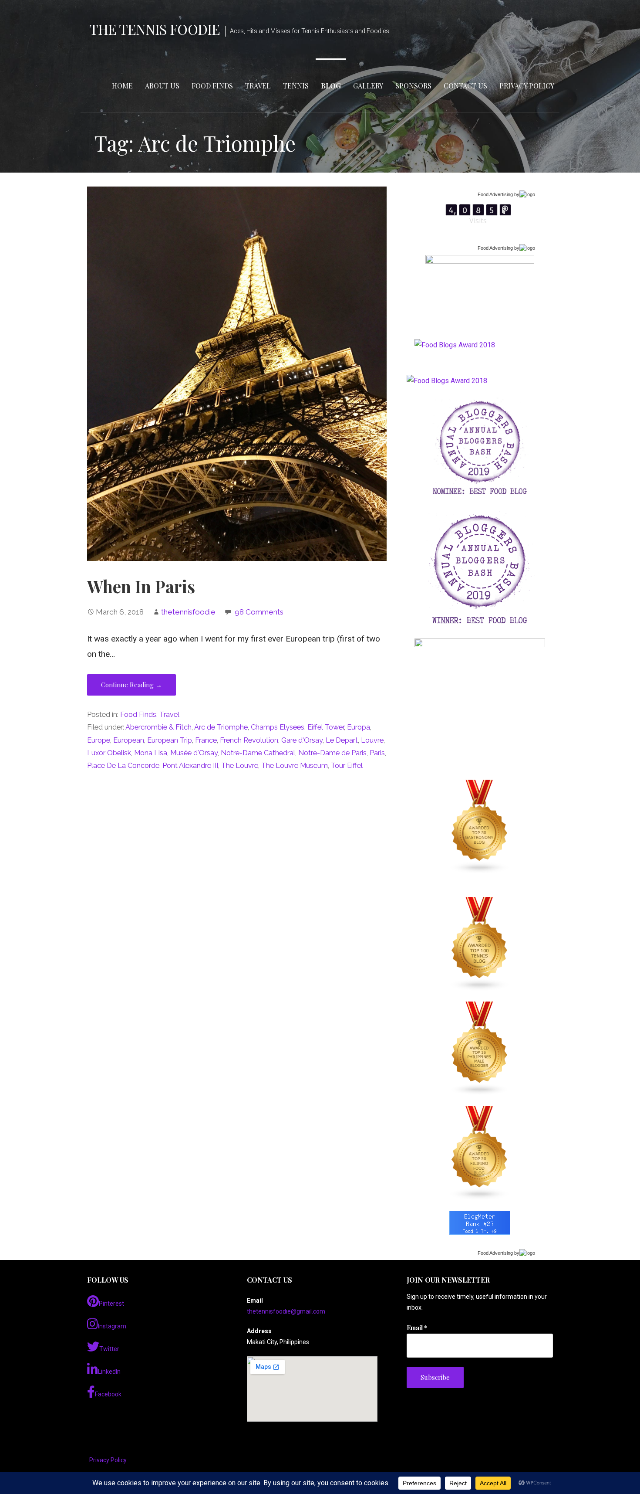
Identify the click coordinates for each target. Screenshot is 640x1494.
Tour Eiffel (347, 765)
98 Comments (259, 612)
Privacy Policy (526, 85)
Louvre (372, 740)
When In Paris (141, 586)
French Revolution (249, 740)
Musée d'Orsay (194, 753)
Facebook (108, 1394)
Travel (258, 85)
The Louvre (239, 765)
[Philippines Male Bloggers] (480, 1049)
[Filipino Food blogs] (480, 1153)
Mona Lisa (150, 753)
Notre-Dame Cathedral (258, 753)
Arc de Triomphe (221, 727)
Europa (358, 727)
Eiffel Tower (325, 727)
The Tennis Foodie (154, 29)
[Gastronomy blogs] (480, 827)
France (206, 740)
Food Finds (212, 85)
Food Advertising (495, 194)
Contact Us (465, 85)
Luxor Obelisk (109, 753)
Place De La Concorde (123, 765)
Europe (98, 740)
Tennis (296, 85)
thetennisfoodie (188, 612)
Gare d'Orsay (302, 740)
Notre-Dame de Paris (332, 753)
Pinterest (111, 1303)
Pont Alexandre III (190, 765)
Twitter (109, 1348)
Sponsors (413, 85)
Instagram (112, 1326)
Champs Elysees (277, 727)
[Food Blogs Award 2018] (447, 381)
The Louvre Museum (294, 765)
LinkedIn (109, 1371)
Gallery (368, 85)
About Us (162, 85)
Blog (331, 85)
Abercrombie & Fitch (158, 727)
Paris (377, 753)
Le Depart (342, 740)
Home (122, 85)
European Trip (169, 740)
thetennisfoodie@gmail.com (286, 1311)
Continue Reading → (131, 684)
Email (417, 1328)
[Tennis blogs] (480, 944)
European (128, 740)
